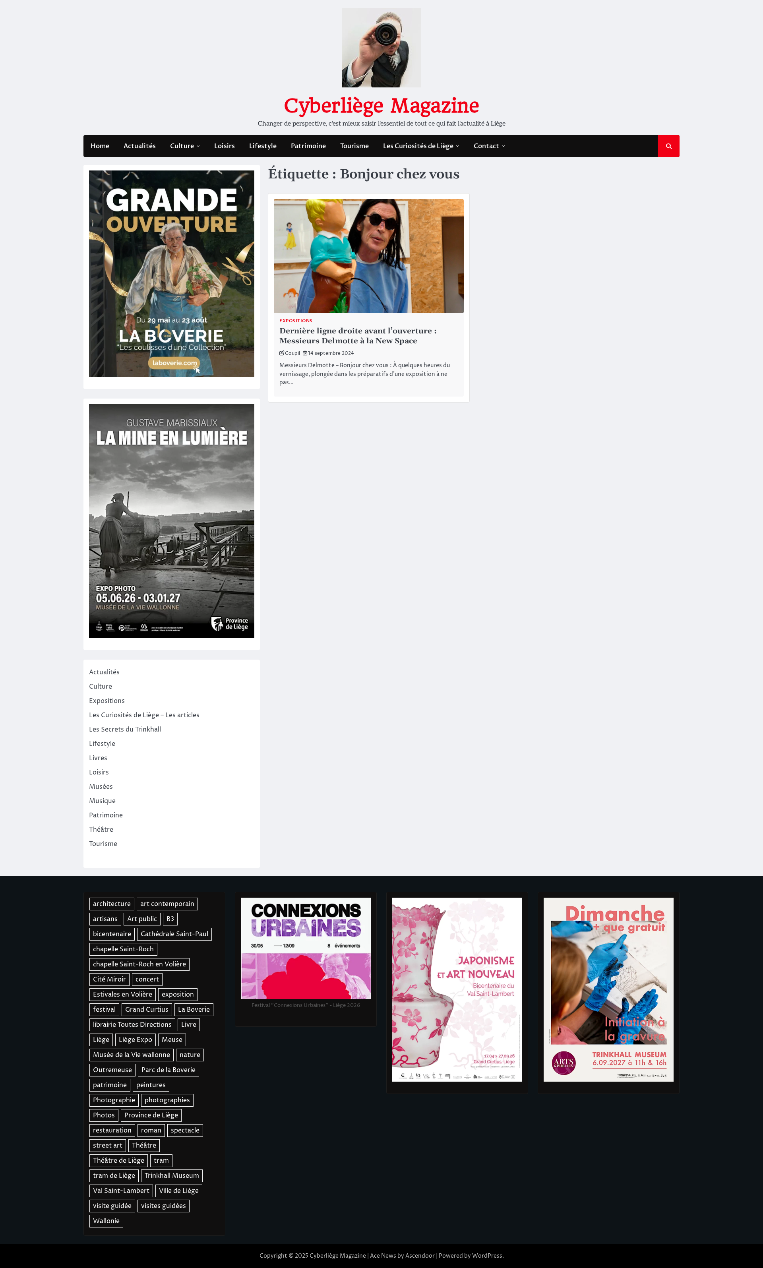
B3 (170, 919)
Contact (486, 146)
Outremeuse (112, 1070)
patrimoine (110, 1085)
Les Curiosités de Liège (418, 146)
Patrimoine (308, 146)
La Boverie (194, 1009)
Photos (104, 1115)
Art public (142, 919)
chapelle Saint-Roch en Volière (139, 964)
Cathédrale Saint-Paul (174, 934)
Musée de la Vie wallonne (131, 1055)
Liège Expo (135, 1040)
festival (104, 1009)
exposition (178, 994)
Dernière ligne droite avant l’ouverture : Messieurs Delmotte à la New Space (358, 336)
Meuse (172, 1040)
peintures (151, 1085)
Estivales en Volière (122, 994)
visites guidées (163, 1206)
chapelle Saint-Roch (123, 949)
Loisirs (224, 146)
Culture (182, 146)
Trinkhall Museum (172, 1175)
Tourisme (354, 146)
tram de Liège (114, 1175)
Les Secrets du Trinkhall (125, 729)
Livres (98, 758)
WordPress (487, 1256)
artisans (105, 919)
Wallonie (106, 1221)
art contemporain (167, 904)
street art (107, 1145)
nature (190, 1055)
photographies (167, 1100)
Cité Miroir (109, 979)
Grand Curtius (146, 1009)
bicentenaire (112, 934)
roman (151, 1130)
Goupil (292, 353)
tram (161, 1160)
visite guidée (112, 1206)
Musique (102, 801)
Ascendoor (420, 1256)
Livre (188, 1024)
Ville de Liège (179, 1191)
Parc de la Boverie (168, 1070)
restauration (112, 1130)
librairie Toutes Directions (132, 1024)
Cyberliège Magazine (381, 106)
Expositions (296, 321)
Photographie (114, 1100)
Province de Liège (151, 1115)
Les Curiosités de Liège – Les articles (144, 715)
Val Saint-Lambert (121, 1191)
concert (147, 979)
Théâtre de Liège (118, 1160)
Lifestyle (263, 146)
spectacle (185, 1130)
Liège (101, 1040)
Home (100, 146)
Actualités (140, 146)
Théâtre (101, 829)
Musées (101, 786)
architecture (112, 904)
